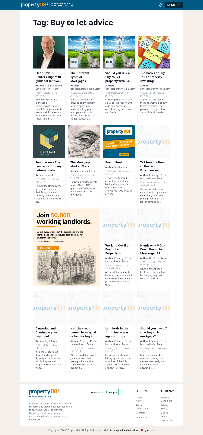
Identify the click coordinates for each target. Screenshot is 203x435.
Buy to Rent (113, 162)
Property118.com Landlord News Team (49, 87)
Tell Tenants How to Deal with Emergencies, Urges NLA (152, 168)
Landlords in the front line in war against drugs (116, 332)
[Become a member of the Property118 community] (66, 249)
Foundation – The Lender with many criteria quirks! (49, 166)
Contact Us (141, 417)
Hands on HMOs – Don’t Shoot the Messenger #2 (152, 249)
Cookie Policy (164, 414)
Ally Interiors (51, 341)
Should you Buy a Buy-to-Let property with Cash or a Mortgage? (118, 79)
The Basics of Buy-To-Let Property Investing (153, 77)
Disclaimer (166, 420)
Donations (141, 412)
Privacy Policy (164, 407)
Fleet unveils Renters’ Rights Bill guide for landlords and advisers (49, 79)
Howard (49, 175)
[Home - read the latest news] (88, 5)
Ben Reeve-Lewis (158, 258)
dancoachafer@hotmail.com (85, 88)
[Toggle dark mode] (160, 5)
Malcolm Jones (87, 171)
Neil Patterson (121, 167)
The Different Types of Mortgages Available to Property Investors (83, 81)
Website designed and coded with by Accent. (129, 430)
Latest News (139, 399)
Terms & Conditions (166, 399)
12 (79, 350)
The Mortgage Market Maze (80, 164)
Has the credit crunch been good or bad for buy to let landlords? (83, 334)
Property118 (74, 430)
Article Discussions (142, 407)
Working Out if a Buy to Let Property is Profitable (117, 251)
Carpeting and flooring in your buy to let (46, 332)
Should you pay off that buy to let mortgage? (153, 332)
